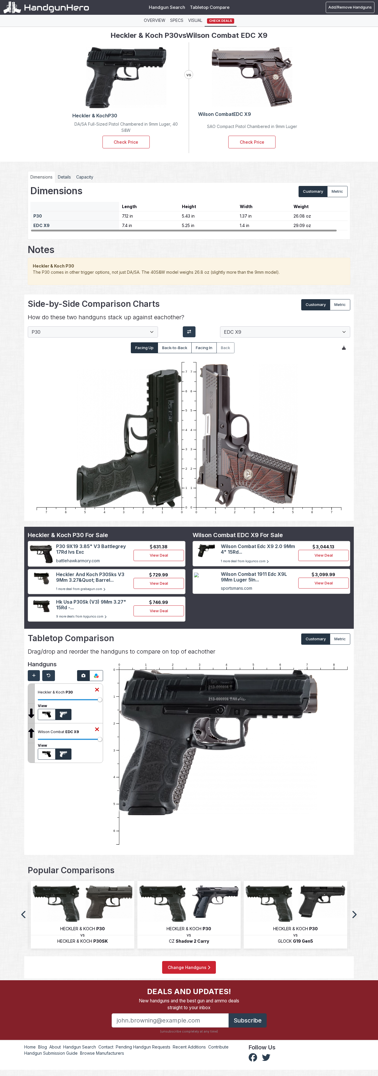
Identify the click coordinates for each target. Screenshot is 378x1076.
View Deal (159, 555)
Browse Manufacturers (102, 1053)
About (55, 1046)
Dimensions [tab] (41, 176)
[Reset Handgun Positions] (48, 675)
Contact (105, 1046)
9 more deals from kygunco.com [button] (80, 616)
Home (30, 1046)
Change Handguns (188, 967)
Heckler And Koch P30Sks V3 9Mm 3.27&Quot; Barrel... (90, 577)
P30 (37, 215)
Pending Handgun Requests (143, 1046)
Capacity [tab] (84, 176)
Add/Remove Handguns (350, 7)
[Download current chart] (344, 348)
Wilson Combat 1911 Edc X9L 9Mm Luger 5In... (254, 577)
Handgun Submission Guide (51, 1053)
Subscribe (248, 1020)
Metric (337, 191)
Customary (313, 191)
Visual (195, 20)
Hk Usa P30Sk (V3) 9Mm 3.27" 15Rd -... (91, 604)
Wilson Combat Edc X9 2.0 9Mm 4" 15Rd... (258, 549)
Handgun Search (167, 7)
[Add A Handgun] (34, 675)
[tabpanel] (189, 208)
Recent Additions (189, 1046)
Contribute (218, 1046)
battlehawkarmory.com (78, 560)
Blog (42, 1046)
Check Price (126, 142)
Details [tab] (64, 176)
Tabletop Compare (209, 7)
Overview (154, 20)
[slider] (100, 700)
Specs (176, 20)
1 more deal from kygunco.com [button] (243, 561)
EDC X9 (41, 225)
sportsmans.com (236, 588)
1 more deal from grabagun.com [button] (79, 589)
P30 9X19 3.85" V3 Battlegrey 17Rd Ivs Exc (91, 549)
